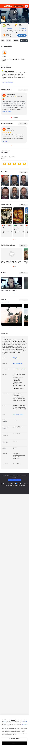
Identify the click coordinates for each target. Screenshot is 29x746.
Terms (4, 721)
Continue (14, 743)
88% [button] (20, 25)
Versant (13, 719)
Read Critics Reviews (7, 82)
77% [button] (8, 25)
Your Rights (24, 724)
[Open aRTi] (26, 6)
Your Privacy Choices (23, 483)
